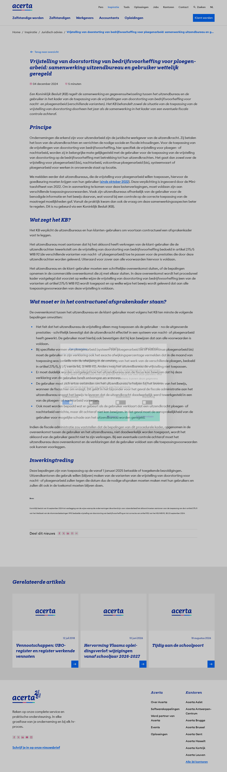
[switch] (94, 402)
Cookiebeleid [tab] (149, 348)
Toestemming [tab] (78, 349)
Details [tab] (113, 348)
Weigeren (113, 416)
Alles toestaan (145, 416)
